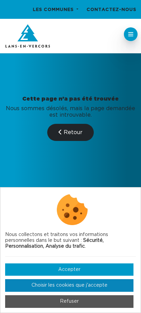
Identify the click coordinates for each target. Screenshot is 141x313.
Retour (72, 132)
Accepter (69, 269)
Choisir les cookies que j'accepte (69, 285)
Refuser (69, 301)
